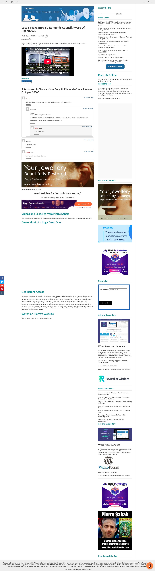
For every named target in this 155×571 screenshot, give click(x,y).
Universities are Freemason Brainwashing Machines (113, 398)
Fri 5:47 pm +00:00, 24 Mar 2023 (33, 36)
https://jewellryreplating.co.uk (31, 189)
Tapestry (28, 98)
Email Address (104, 289)
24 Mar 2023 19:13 (87, 126)
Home (2, 2)
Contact (8, 2)
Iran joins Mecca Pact (105, 57)
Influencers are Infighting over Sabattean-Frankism (115, 37)
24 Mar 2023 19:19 (89, 140)
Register (151, 2)
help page (29, 308)
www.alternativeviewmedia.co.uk (109, 98)
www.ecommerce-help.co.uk (107, 366)
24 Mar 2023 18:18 (89, 97)
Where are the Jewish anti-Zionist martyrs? (112, 41)
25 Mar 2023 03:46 (89, 151)
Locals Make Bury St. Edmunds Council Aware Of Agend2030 (53, 29)
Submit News (16, 2)
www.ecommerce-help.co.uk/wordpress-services (114, 369)
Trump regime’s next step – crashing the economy (115, 28)
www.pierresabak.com (44, 318)
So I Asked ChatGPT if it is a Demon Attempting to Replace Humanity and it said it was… (114, 23)
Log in (145, 2)
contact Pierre (38, 309)
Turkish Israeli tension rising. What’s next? (112, 50)
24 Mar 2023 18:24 (88, 108)
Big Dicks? (101, 55)
